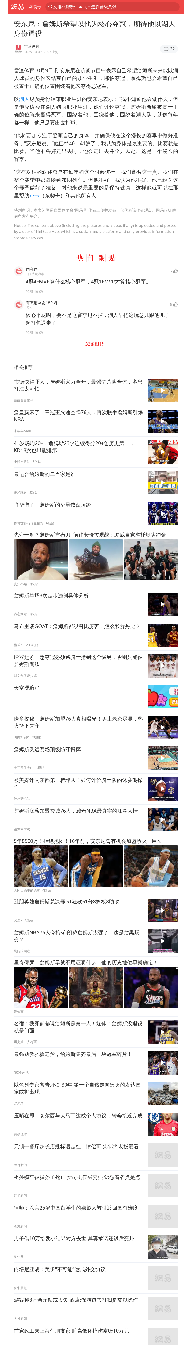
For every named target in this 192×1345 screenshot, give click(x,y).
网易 (17, 7)
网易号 (35, 6)
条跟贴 (95, 344)
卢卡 (34, 195)
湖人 (24, 98)
